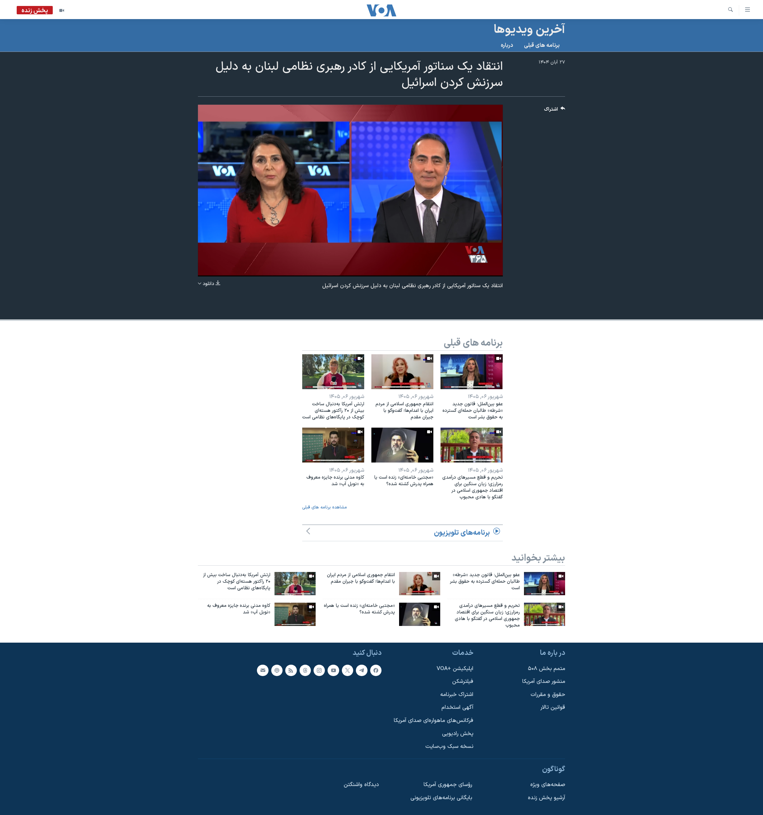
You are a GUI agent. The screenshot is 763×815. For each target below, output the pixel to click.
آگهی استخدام (457, 707)
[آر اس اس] (291, 670)
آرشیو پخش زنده (546, 798)
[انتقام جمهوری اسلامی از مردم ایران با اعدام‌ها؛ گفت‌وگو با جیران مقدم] (402, 371)
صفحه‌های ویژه (547, 785)
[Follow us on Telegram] (361, 670)
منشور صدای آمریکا (543, 682)
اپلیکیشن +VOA (455, 668)
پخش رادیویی (457, 733)
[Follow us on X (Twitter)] (347, 670)
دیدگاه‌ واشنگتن (361, 785)
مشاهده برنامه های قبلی (324, 507)
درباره (507, 45)
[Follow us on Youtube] (333, 670)
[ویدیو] (62, 10)
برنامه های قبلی (542, 45)
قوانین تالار (552, 707)
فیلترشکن (462, 682)
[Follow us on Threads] (305, 670)
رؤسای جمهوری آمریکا (448, 785)
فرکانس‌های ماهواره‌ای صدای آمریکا (433, 721)
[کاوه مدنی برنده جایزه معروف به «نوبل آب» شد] (333, 445)
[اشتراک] (262, 670)
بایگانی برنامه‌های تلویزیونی (441, 798)
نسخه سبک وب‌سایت (449, 747)
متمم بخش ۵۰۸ (546, 668)
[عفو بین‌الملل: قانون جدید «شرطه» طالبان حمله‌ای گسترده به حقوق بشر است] (472, 371)
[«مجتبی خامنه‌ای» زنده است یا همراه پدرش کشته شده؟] (402, 445)
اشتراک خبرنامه (456, 694)
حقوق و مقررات (548, 694)
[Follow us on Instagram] (319, 670)
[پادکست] (277, 670)
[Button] (554, 111)
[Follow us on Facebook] (376, 670)
